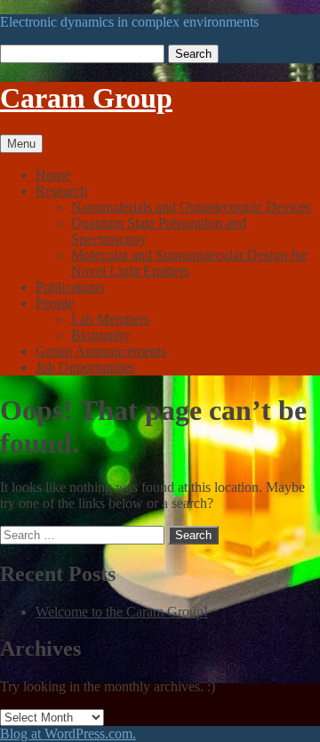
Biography (101, 335)
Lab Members (110, 319)
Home (53, 174)
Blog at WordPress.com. (68, 733)
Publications (70, 286)
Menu (21, 143)
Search (193, 53)
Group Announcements (101, 351)
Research (61, 190)
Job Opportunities (85, 367)
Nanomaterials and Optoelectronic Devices (191, 206)
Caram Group (86, 98)
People (55, 303)
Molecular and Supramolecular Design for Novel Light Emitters (189, 262)
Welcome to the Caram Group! (122, 611)
